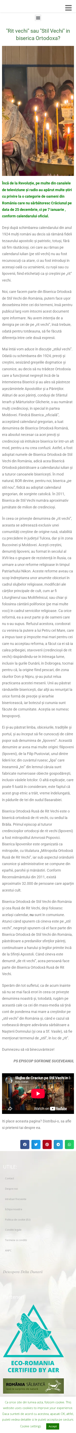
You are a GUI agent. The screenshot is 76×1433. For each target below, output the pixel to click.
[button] (38, 17)
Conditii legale (13, 1230)
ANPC (8, 1250)
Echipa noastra (13, 1209)
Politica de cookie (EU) (17, 1219)
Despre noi (11, 1188)
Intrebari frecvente (15, 1199)
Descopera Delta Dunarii (23, 1271)
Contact (9, 1178)
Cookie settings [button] (30, 1426)
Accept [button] (53, 1426)
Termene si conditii (16, 1240)
